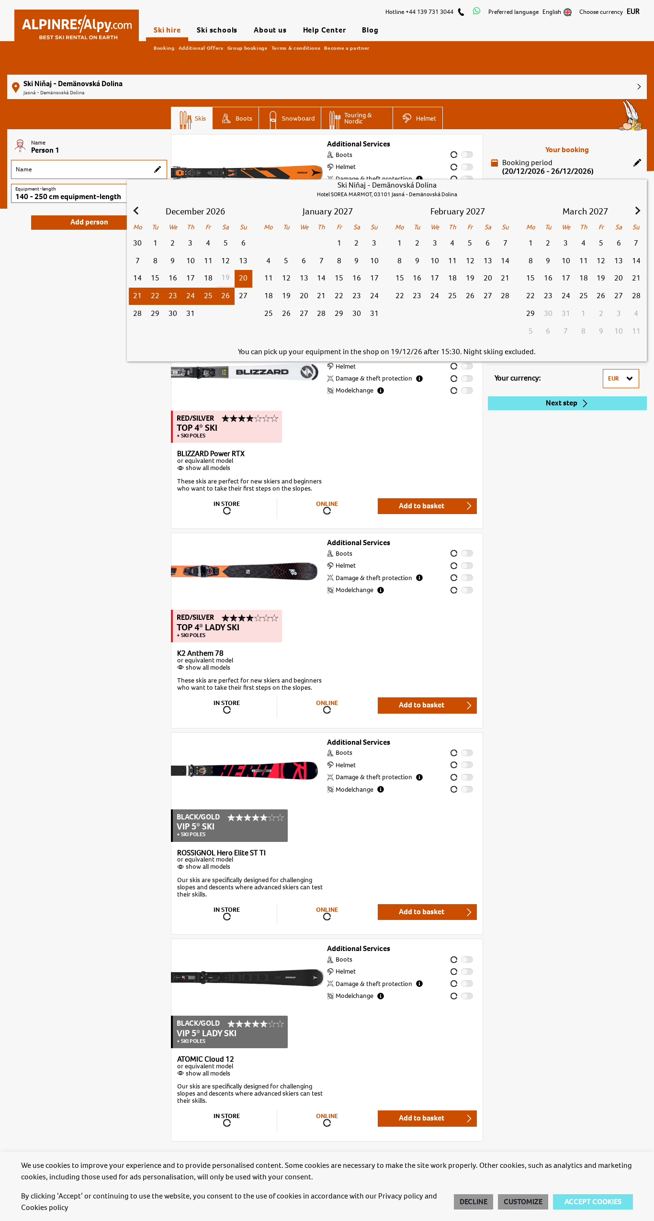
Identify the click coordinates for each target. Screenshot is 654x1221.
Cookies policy (44, 1207)
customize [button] (523, 1202)
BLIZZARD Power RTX (211, 454)
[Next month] (637, 211)
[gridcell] (243, 279)
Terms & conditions (296, 48)
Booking (164, 48)
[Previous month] (137, 211)
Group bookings (247, 48)
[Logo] (76, 22)
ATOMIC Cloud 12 (205, 1059)
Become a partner (346, 48)
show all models (208, 467)
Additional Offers (201, 48)
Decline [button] (473, 1202)
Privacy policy (400, 1196)
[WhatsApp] (477, 12)
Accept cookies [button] (592, 1202)
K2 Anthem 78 (200, 654)
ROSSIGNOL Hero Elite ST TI (221, 853)
